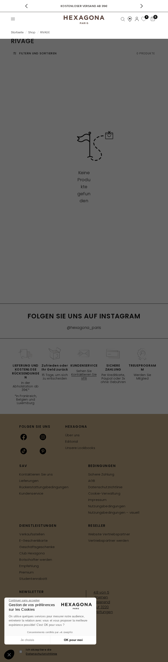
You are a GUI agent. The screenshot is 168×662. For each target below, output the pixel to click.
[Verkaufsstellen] (130, 19)
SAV (23, 465)
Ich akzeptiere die (41, 652)
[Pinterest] (42, 451)
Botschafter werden (35, 559)
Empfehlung (29, 566)
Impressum (97, 499)
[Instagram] (42, 437)
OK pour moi (73, 640)
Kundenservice (31, 493)
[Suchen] (123, 19)
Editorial (71, 441)
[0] (143, 19)
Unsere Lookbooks (80, 447)
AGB (91, 480)
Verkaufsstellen (32, 534)
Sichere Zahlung (101, 474)
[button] (9, 654)
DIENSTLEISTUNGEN (37, 525)
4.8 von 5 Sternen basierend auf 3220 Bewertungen (101, 602)
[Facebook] (23, 437)
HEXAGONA (76, 426)
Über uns (72, 435)
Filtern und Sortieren (37, 53)
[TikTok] (23, 451)
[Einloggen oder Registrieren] (137, 19)
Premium (26, 572)
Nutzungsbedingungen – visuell (113, 512)
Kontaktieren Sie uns (84, 376)
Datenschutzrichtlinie (105, 487)
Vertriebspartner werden (108, 540)
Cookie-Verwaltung (104, 493)
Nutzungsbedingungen (106, 506)
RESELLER (97, 525)
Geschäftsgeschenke (37, 547)
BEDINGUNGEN (102, 465)
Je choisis (27, 640)
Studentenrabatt (33, 578)
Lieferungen (28, 480)
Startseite (17, 32)
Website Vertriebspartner (109, 534)
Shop (32, 32)
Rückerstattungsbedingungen (43, 487)
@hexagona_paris (84, 327)
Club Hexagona (32, 553)
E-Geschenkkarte (33, 540)
